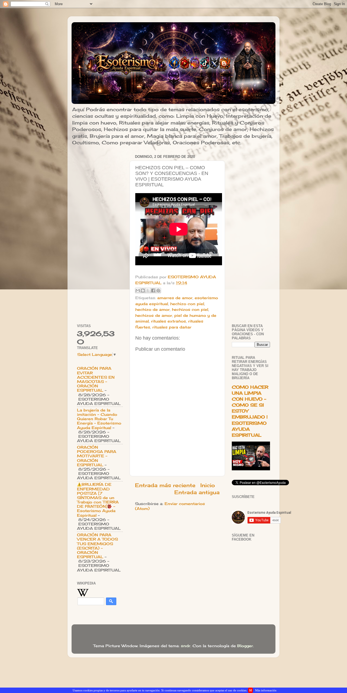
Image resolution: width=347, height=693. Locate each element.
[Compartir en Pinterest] (158, 290)
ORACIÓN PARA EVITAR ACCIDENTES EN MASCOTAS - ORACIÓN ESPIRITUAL (96, 379)
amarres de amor (174, 298)
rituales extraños (168, 321)
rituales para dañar (171, 327)
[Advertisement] (100, 234)
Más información (266, 690)
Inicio (207, 485)
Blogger (245, 646)
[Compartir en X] (148, 290)
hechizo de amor (152, 309)
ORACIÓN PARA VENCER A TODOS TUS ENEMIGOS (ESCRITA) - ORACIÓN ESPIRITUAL (97, 546)
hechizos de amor (153, 315)
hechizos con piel (190, 309)
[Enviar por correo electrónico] (137, 290)
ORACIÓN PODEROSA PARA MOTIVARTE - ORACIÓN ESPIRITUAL (96, 456)
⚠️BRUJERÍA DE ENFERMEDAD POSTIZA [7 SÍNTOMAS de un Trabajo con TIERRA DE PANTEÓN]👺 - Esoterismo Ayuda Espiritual (98, 499)
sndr (185, 646)
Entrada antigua (197, 492)
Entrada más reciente (165, 485)
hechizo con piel (187, 304)
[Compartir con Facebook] (153, 290)
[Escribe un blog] (143, 290)
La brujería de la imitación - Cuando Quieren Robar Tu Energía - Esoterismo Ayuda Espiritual (99, 419)
